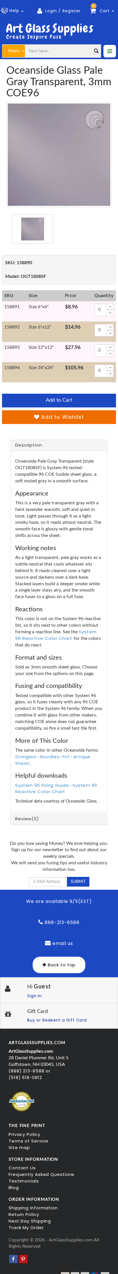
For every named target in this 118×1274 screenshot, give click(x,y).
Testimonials (24, 1181)
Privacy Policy (24, 1134)
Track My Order (26, 1228)
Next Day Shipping (30, 1221)
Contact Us (22, 1168)
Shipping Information (33, 1208)
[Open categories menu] (109, 51)
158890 (18, 262)
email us (62, 943)
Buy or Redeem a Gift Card (57, 1020)
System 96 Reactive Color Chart (56, 635)
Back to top (61, 965)
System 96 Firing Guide (42, 785)
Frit (66, 757)
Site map (19, 1147)
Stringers (25, 757)
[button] (13, 10)
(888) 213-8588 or (29, 1071)
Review (27, 819)
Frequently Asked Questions (41, 1174)
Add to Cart (59, 400)
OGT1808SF (25, 276)
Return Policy (24, 1214)
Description (28, 445)
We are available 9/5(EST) (59, 901)
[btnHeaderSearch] (96, 51)
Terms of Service (28, 1141)
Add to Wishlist (62, 417)
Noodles (49, 757)
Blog (14, 1188)
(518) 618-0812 (25, 1077)
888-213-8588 (61, 922)
